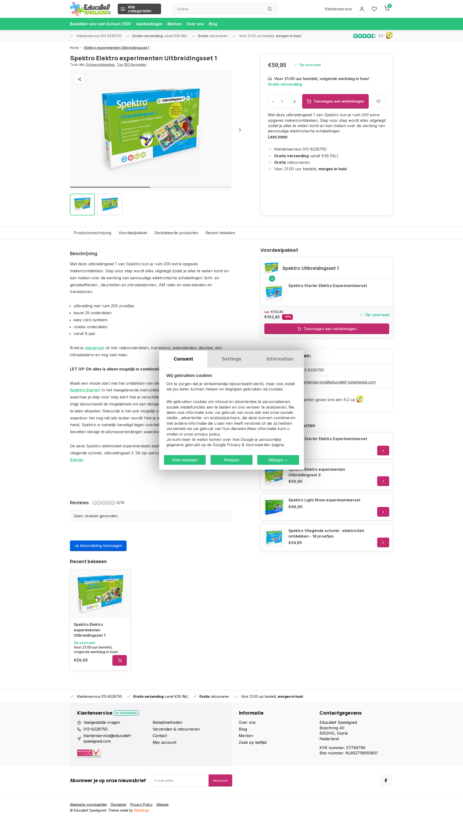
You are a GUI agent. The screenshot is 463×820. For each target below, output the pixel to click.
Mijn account (164, 742)
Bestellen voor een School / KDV (100, 23)
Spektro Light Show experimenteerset (324, 500)
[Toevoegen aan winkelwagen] (119, 660)
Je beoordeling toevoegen (98, 545)
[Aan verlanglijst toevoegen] (123, 577)
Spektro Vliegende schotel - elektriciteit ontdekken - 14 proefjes (326, 533)
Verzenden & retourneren (176, 729)
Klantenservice (338, 9)
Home (74, 48)
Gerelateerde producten (176, 232)
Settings (231, 359)
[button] (240, 130)
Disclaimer (119, 804)
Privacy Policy (141, 804)
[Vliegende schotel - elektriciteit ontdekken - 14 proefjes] (274, 537)
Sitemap (162, 804)
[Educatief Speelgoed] (90, 9)
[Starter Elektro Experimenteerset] (274, 292)
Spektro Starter (84, 390)
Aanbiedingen (149, 23)
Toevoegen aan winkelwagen (330, 328)
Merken (174, 23)
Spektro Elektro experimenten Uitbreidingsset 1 (89, 630)
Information (279, 359)
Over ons (195, 23)
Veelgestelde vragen (101, 722)
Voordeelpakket (132, 232)
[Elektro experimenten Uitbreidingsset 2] (274, 476)
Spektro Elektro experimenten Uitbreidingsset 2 (316, 472)
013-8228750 (312, 370)
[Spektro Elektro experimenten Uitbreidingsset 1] (100, 594)
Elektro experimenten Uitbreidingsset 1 (116, 48)
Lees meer (278, 136)
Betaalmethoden (167, 722)
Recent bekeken (220, 232)
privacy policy (207, 434)
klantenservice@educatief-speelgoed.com (338, 382)
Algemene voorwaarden (88, 804)
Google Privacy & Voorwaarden (241, 445)
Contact (160, 735)
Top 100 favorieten (131, 65)
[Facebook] (386, 780)
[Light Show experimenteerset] (274, 507)
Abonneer (220, 780)
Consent (183, 359)
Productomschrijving (92, 232)
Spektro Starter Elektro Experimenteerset (327, 285)
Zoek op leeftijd (252, 742)
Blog (213, 23)
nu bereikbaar (126, 713)
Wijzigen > (278, 460)
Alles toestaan (185, 460)
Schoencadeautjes (101, 65)
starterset (94, 347)
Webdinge (141, 810)
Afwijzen (231, 460)
